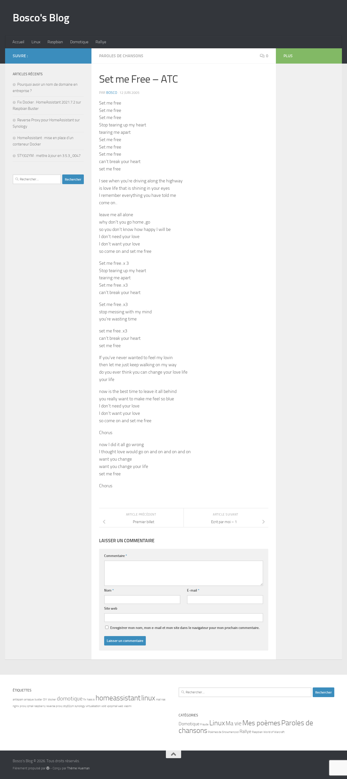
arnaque (29, 699)
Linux (35, 41)
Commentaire (115, 556)
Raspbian (55, 41)
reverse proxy (54, 706)
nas (163, 699)
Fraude (204, 724)
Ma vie (234, 723)
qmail (30, 706)
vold (103, 706)
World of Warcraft (274, 732)
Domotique (79, 41)
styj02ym (68, 706)
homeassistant (118, 698)
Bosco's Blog (41, 17)
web (120, 706)
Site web (110, 608)
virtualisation (93, 706)
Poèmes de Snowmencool (223, 732)
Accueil (18, 41)
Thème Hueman (78, 768)
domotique (70, 698)
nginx (16, 706)
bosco (111, 93)
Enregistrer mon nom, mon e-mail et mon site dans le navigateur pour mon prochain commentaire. (184, 628)
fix (84, 699)
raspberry (39, 706)
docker (52, 699)
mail (158, 699)
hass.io (91, 699)
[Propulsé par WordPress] (48, 768)
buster (38, 699)
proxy (23, 706)
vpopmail (112, 706)
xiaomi (127, 706)
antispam (18, 699)
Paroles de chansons (121, 55)
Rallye (101, 41)
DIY (45, 699)
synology (80, 706)
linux (148, 698)
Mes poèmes (261, 723)
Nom (109, 590)
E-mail (193, 590)
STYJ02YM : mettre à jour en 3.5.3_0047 (49, 155)
